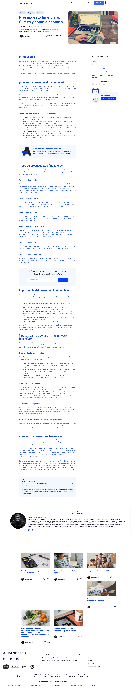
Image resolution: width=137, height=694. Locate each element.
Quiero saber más (108, 99)
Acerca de (91, 655)
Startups (60, 655)
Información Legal (36, 685)
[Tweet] (96, 84)
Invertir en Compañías (48, 657)
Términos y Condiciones (14, 685)
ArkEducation (77, 655)
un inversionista (60, 489)
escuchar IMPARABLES (37, 484)
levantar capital (28, 465)
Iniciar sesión (111, 3)
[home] (26, 3)
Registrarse (99, 2)
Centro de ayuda (78, 657)
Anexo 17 (94, 685)
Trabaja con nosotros (94, 666)
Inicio (72, 3)
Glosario (75, 660)
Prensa (90, 660)
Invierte (79, 3)
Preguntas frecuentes (48, 660)
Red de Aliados (92, 663)
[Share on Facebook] (93, 84)
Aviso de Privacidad (56, 685)
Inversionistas (46, 655)
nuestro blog (51, 99)
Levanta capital (62, 657)
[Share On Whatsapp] (100, 84)
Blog (89, 657)
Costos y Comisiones (76, 685)
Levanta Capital (87, 3)
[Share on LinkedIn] (104, 84)
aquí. (69, 153)
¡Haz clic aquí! (70, 469)
